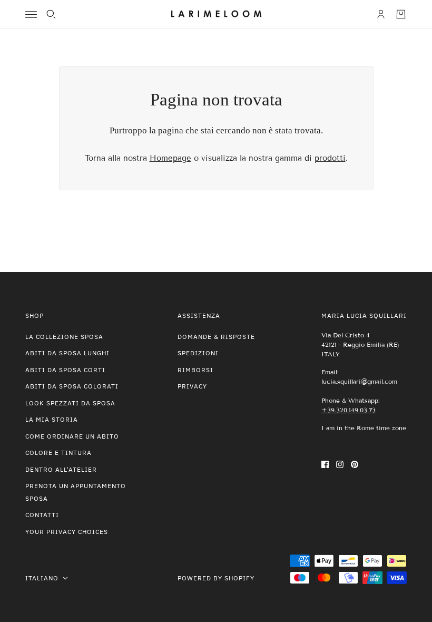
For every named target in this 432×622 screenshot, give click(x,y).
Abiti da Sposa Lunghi (67, 353)
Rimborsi (195, 370)
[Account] (381, 14)
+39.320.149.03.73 (348, 410)
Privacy (192, 386)
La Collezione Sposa (64, 337)
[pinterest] (354, 464)
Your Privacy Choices (66, 532)
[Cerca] (51, 14)
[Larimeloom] (216, 14)
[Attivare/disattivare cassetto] (31, 14)
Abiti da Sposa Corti (65, 370)
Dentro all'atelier (61, 469)
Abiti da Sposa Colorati (72, 386)
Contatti (42, 515)
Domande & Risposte (216, 337)
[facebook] (325, 464)
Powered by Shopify (216, 578)
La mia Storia (51, 419)
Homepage (170, 158)
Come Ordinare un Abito (72, 436)
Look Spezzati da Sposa (70, 403)
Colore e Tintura (58, 452)
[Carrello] (401, 14)
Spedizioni (198, 353)
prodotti (330, 158)
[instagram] (340, 464)
